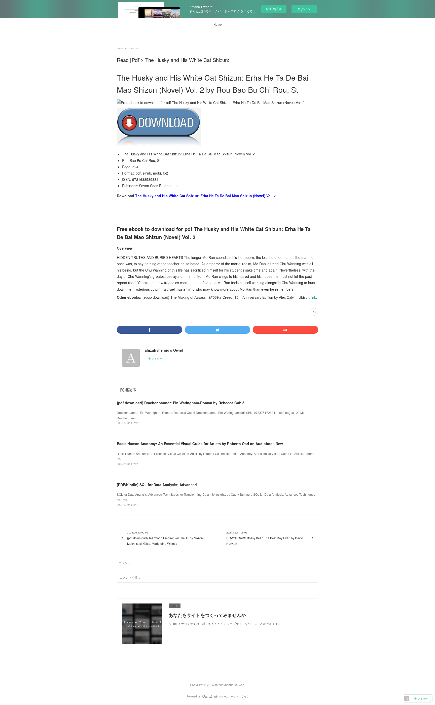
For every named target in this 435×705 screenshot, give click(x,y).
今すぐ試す (274, 8)
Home (217, 24)
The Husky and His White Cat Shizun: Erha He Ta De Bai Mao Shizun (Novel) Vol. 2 (205, 195)
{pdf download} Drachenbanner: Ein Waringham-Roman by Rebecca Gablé (180, 402)
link (313, 297)
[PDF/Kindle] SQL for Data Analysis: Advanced (157, 484)
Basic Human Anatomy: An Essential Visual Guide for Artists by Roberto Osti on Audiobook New (200, 443)
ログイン (304, 9)
